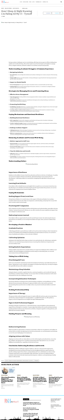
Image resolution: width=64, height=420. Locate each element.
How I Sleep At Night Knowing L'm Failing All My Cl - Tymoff (21, 360)
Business (19, 375)
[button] (61, 1)
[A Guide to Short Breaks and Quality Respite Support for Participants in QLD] (40, 370)
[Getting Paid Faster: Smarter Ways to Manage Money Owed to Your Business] (56, 370)
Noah (3, 16)
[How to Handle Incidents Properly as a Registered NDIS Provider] (24, 370)
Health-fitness (8, 8)
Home (2, 8)
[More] (61, 13)
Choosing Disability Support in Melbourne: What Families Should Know (8, 380)
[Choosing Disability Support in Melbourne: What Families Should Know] (8, 370)
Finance (50, 375)
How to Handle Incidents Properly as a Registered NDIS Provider (24, 379)
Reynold (3, 388)
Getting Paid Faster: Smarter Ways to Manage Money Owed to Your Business (55, 380)
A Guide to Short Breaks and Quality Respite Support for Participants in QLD (40, 379)
